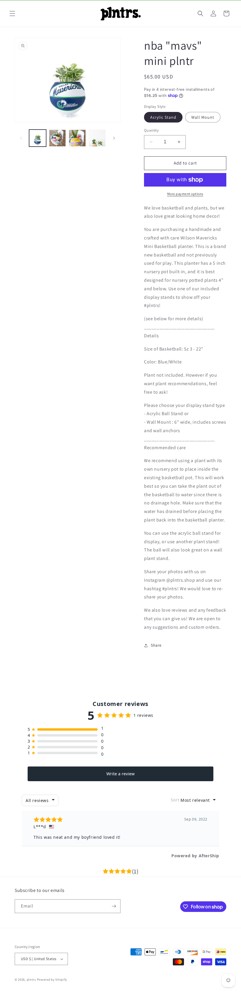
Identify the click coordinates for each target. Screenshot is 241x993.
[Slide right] (114, 138)
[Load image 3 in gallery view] (77, 138)
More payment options (185, 194)
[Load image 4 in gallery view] (97, 138)
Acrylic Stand (163, 117)
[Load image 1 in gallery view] (37, 138)
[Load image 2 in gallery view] (57, 138)
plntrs (31, 979)
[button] (12, 13)
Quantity (151, 130)
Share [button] (156, 645)
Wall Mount (202, 117)
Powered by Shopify (52, 979)
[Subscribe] (113, 906)
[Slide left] (21, 138)
